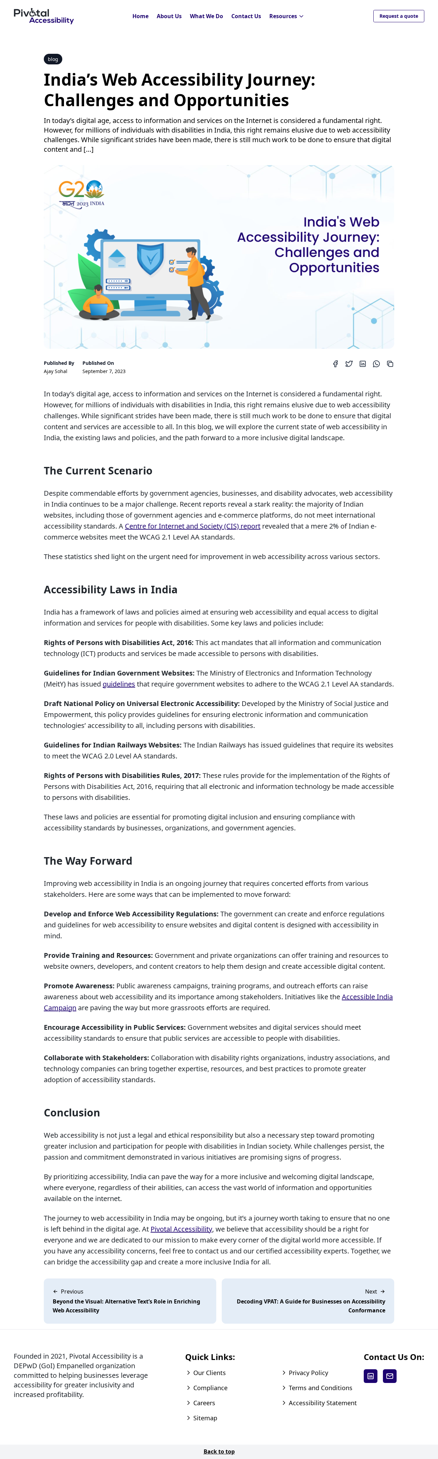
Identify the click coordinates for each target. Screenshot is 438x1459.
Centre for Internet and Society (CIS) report (192, 526)
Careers (204, 1403)
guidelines (119, 684)
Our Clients (209, 1373)
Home (140, 16)
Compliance (210, 1388)
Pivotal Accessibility (181, 1229)
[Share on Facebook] (335, 364)
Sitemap (205, 1418)
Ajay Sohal (55, 371)
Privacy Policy (308, 1373)
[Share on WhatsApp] (376, 364)
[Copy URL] (390, 364)
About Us (169, 16)
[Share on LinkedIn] (363, 364)
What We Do (206, 16)
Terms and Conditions (320, 1388)
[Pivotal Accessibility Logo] (44, 16)
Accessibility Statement (323, 1403)
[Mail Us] (390, 1376)
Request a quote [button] (398, 16)
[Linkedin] (370, 1376)
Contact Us (246, 16)
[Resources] (301, 16)
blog (53, 59)
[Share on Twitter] (349, 364)
